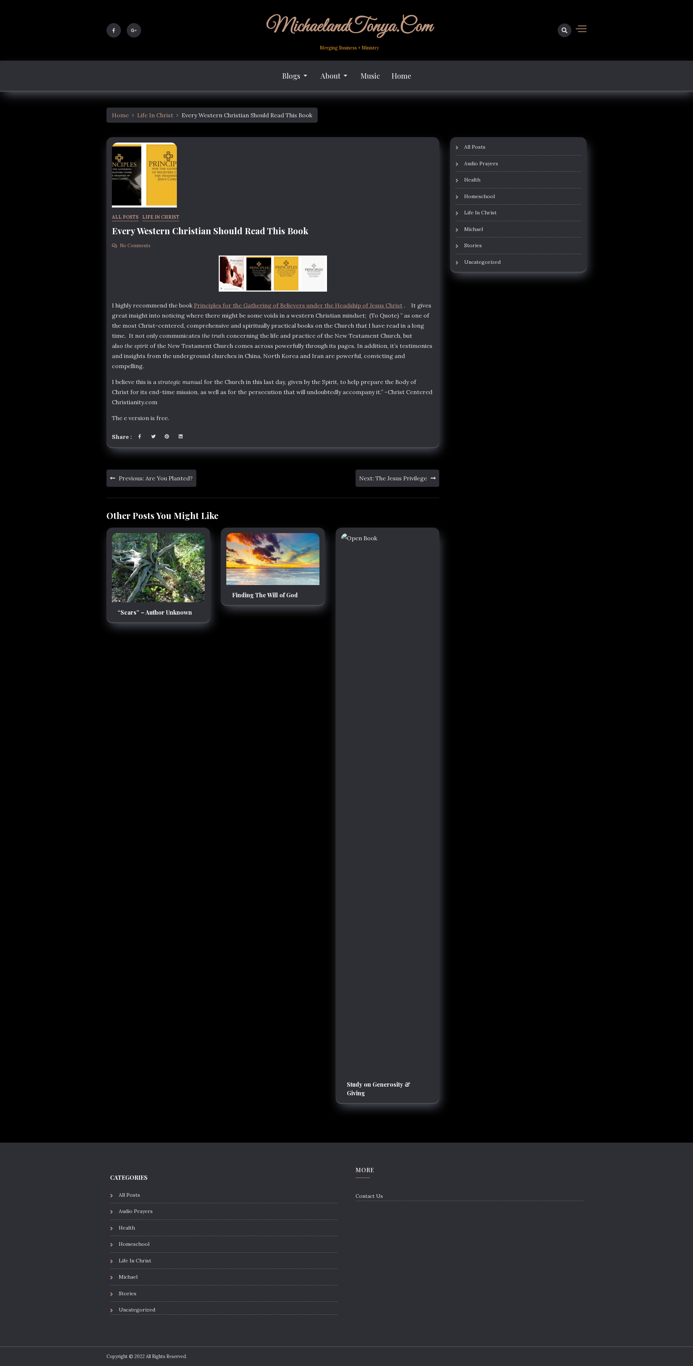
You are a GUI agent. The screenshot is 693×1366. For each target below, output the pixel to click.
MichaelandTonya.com (349, 26)
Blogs (291, 75)
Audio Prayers (481, 163)
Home (401, 75)
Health (472, 179)
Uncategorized (482, 261)
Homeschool (479, 196)
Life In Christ (160, 217)
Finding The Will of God (265, 595)
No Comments (135, 245)
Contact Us (369, 1196)
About (330, 75)
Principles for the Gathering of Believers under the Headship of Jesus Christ (298, 305)
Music (370, 75)
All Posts (125, 217)
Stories (473, 245)
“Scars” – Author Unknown (155, 612)
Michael (473, 229)
